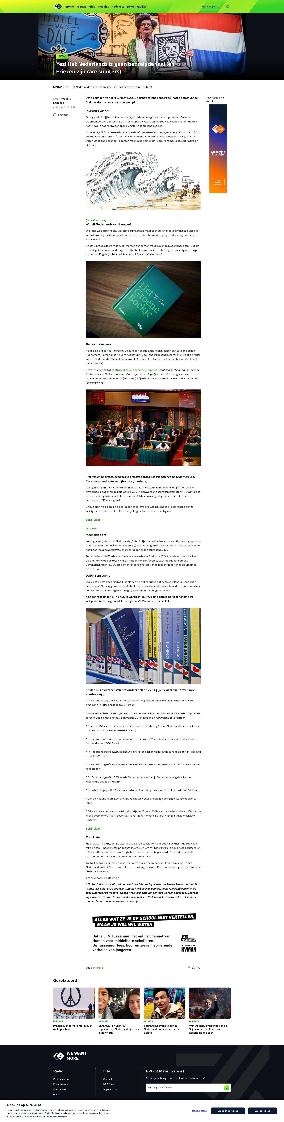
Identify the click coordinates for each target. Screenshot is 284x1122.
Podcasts (118, 6)
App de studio (110, 1089)
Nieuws (81, 6)
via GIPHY (92, 528)
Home (70, 6)
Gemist (57, 1094)
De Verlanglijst (136, 6)
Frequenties (59, 1089)
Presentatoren (61, 1084)
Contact (107, 1079)
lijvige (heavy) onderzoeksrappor (136, 370)
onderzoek (98, 968)
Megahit (103, 6)
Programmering (61, 1079)
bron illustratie (96, 220)
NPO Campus (209, 6)
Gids (92, 6)
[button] (228, 6)
